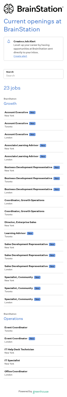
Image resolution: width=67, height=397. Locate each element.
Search (10, 72)
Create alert (20, 56)
